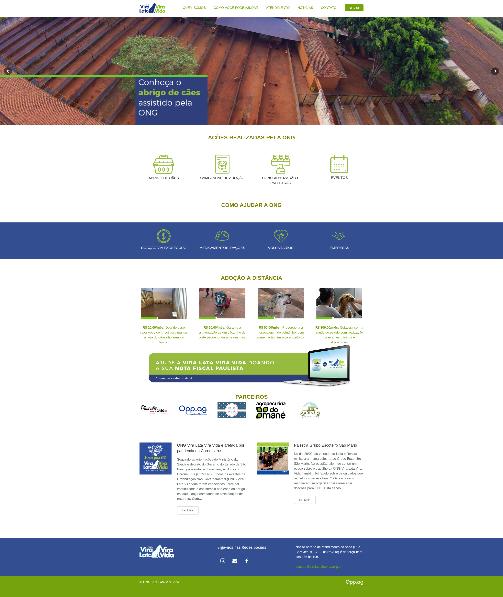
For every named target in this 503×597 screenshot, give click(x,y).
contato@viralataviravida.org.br (319, 567)
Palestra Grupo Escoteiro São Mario (325, 445)
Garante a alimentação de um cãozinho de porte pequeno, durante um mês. (222, 332)
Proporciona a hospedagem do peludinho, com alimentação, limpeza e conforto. (281, 332)
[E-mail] (235, 561)
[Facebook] (246, 561)
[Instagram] (223, 561)
